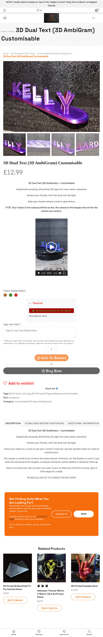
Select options (49, 608)
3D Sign (47, 393)
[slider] (49, 273)
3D (10, 393)
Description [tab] (13, 423)
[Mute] (60, 273)
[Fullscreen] (64, 273)
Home (4, 31)
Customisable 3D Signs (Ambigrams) (54, 53)
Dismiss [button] (51, 5)
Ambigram (57, 393)
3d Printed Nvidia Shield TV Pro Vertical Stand (17, 588)
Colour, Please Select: (14, 290)
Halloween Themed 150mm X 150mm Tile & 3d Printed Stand (50, 594)
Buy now (54, 370)
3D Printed (37, 393)
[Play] (39, 273)
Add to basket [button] (15, 600)
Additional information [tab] (83, 423)
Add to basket (54, 357)
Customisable (71, 393)
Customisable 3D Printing (23, 53)
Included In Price (38, 316)
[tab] (13, 423)
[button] (6, 97)
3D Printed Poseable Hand (84, 586)
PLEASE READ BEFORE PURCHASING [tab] (44, 423)
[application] (51, 247)
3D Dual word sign (21, 393)
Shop (11, 31)
